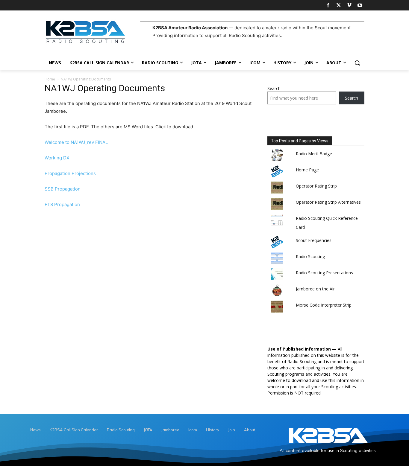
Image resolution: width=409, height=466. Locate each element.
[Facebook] (327, 5)
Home (50, 79)
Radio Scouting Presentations (324, 272)
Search (274, 88)
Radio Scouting (310, 256)
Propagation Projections (70, 173)
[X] (338, 5)
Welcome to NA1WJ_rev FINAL (76, 142)
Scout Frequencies (313, 240)
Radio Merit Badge (314, 153)
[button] (357, 63)
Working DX (57, 158)
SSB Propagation (63, 189)
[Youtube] (359, 5)
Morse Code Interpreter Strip (324, 305)
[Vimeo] (349, 5)
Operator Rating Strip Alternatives (328, 202)
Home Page (307, 170)
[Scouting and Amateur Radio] (92, 32)
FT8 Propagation (62, 204)
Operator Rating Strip (316, 186)
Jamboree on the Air (315, 289)
